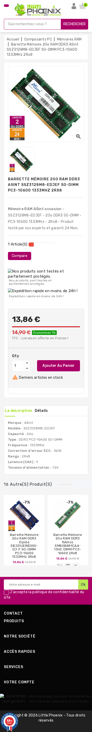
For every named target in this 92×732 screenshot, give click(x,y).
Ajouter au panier (58, 365)
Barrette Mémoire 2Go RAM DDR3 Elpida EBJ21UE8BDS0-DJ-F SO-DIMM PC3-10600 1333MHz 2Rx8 (24, 546)
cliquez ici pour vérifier (70, 701)
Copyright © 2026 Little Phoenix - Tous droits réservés (46, 718)
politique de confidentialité (55, 592)
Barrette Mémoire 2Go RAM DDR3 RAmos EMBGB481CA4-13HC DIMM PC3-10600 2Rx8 (67, 544)
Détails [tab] (41, 411)
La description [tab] (18, 411)
